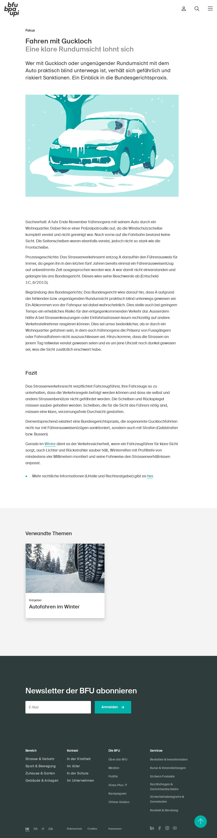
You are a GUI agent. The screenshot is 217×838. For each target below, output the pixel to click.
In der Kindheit (79, 759)
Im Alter (73, 766)
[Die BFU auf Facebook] (159, 828)
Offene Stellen (118, 802)
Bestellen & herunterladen (169, 759)
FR (36, 829)
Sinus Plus (115, 785)
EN (51, 829)
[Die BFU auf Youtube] (175, 828)
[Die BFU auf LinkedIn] (152, 828)
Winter (50, 443)
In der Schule (77, 773)
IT (43, 829)
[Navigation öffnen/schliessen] (210, 8)
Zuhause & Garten (40, 773)
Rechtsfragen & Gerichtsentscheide (164, 786)
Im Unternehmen (80, 780)
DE (27, 829)
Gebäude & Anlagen (41, 780)
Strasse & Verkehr (39, 759)
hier (150, 476)
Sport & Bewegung (40, 766)
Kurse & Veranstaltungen (168, 768)
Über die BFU (117, 759)
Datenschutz (74, 828)
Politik (113, 776)
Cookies (92, 828)
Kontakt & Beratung (164, 810)
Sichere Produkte (162, 776)
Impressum (115, 828)
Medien (113, 768)
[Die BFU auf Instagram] (167, 828)
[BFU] (11, 9)
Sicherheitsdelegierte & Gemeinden (167, 799)
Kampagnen (117, 793)
